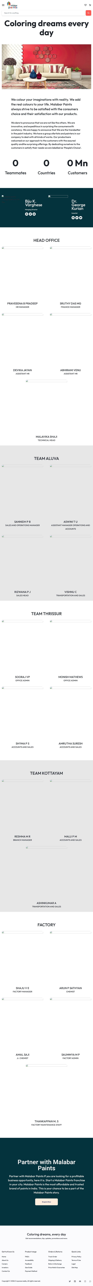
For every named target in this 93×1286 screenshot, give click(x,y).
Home (4, 1257)
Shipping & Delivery (55, 1260)
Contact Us (6, 1271)
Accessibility (29, 1260)
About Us (5, 1260)
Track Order (52, 1257)
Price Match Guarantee (56, 1268)
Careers (4, 1264)
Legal (73, 1264)
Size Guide (28, 1268)
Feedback (28, 1264)
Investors (5, 1268)
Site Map (75, 1268)
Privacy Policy (76, 1257)
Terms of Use (76, 1260)
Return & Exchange (55, 1264)
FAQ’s (27, 1257)
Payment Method (31, 1271)
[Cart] (90, 5)
